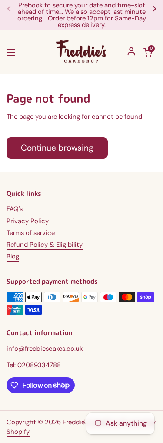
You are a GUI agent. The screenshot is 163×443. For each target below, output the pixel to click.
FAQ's (15, 209)
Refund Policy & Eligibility (45, 244)
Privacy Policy (28, 221)
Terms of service (31, 232)
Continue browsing (57, 147)
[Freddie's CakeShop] (81, 52)
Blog (13, 256)
